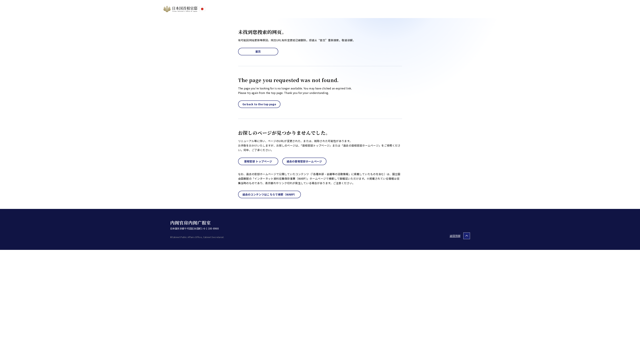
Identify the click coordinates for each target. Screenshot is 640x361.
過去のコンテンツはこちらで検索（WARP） (269, 194)
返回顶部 (455, 236)
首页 (258, 51)
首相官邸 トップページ (258, 161)
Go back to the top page (259, 104)
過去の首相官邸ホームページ (304, 161)
